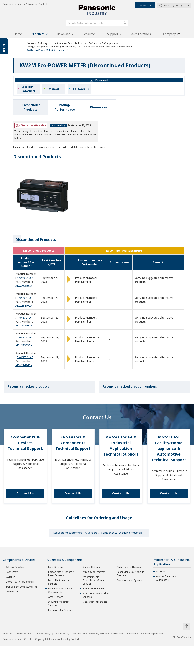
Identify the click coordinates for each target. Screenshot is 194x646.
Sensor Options (91, 567)
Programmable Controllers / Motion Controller (94, 580)
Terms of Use (24, 634)
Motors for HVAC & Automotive (166, 578)
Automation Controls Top (68, 43)
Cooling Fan (12, 591)
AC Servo (161, 571)
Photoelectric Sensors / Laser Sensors (61, 573)
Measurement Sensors (95, 601)
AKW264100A (25, 297)
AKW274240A (25, 357)
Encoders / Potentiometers (20, 581)
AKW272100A (25, 317)
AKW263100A (25, 278)
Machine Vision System (129, 580)
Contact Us (145, 5)
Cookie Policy (62, 634)
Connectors (12, 572)
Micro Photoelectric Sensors (58, 582)
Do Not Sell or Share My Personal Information (98, 634)
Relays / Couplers (15, 567)
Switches (10, 576)
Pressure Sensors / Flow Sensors (96, 595)
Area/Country (184, 637)
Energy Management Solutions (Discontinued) (51, 46)
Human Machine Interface (96, 588)
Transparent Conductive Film (21, 586)
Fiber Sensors (55, 567)
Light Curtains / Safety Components (60, 590)
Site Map (7, 634)
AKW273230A (25, 337)
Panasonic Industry (37, 43)
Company (169, 34)
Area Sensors (55, 597)
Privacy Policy (43, 634)
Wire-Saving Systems (94, 572)
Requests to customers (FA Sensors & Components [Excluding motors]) (97, 532)
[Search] (125, 23)
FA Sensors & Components (103, 43)
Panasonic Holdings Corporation (145, 634)
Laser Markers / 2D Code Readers (130, 573)
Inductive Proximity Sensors (58, 603)
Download (63, 34)
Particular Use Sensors (60, 610)
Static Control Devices (129, 567)
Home (18, 34)
